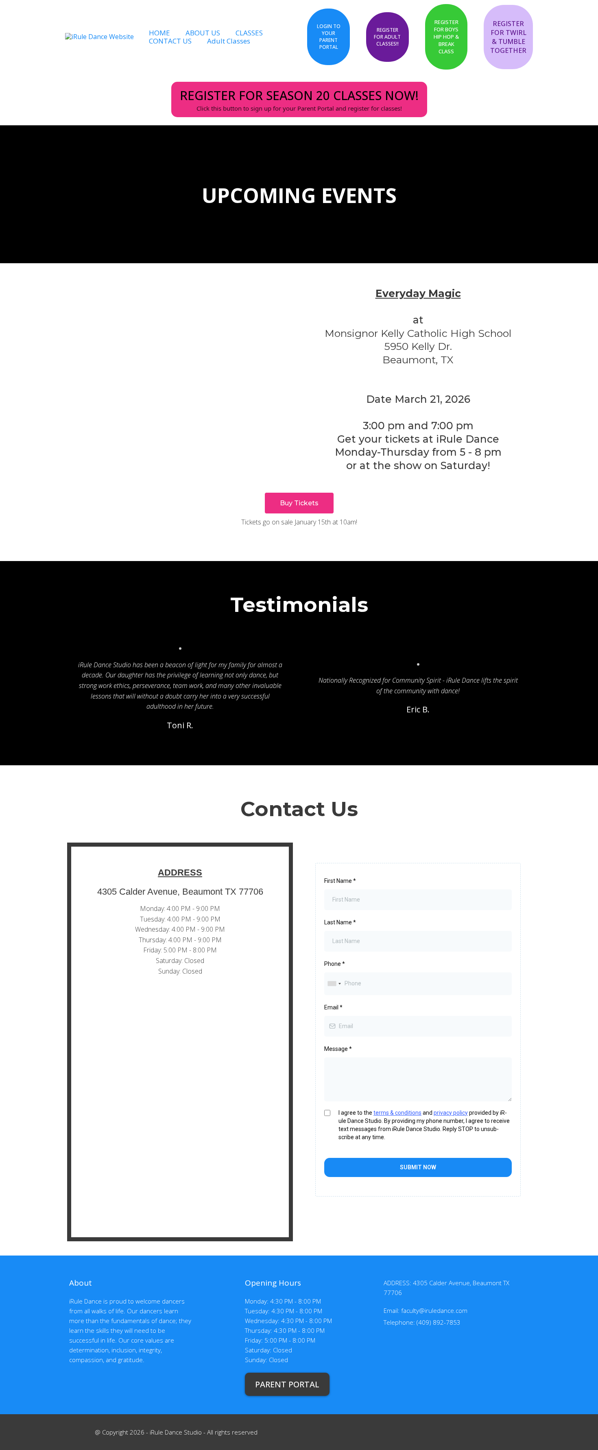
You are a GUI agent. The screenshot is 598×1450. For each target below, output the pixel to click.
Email (333, 1007)
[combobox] (334, 983)
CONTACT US (170, 41)
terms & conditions (397, 1112)
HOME (159, 33)
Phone (334, 964)
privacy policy (451, 1112)
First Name (340, 881)
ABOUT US (203, 33)
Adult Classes (228, 41)
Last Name (340, 922)
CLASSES (249, 33)
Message (338, 1049)
